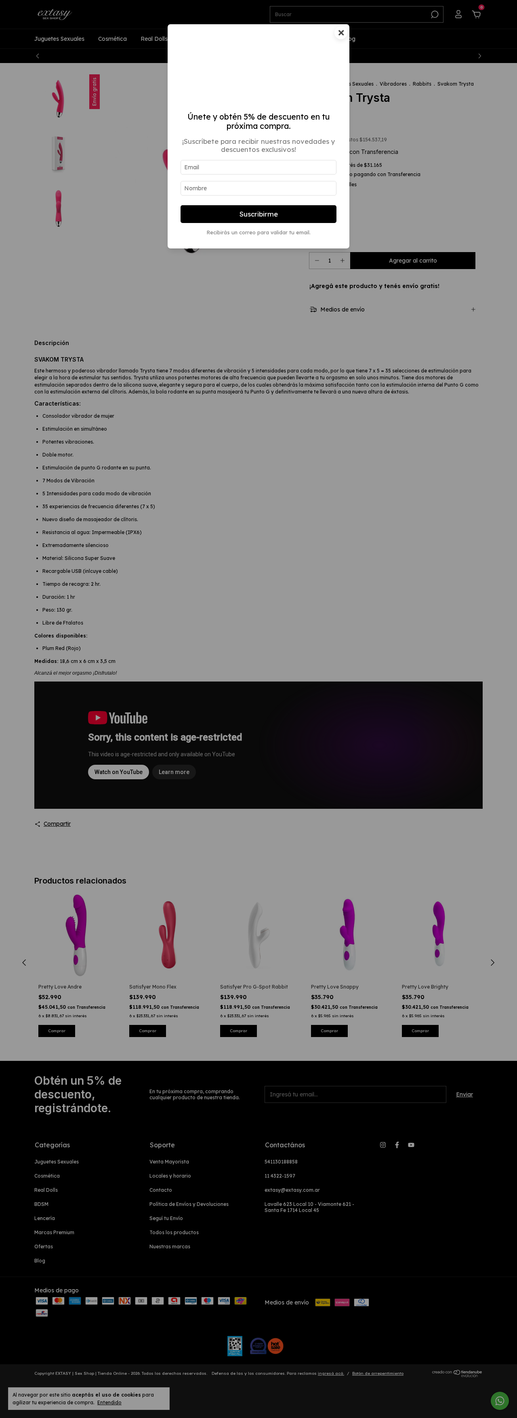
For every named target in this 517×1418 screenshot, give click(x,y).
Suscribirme (259, 214)
